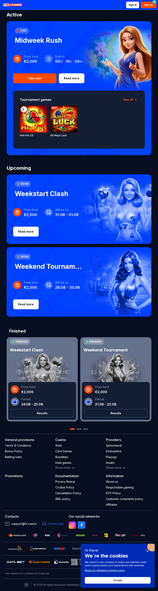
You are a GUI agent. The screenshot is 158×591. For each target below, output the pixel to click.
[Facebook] (81, 525)
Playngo (111, 457)
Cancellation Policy (68, 493)
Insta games (63, 462)
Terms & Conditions (18, 445)
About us (112, 481)
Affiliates (111, 504)
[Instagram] (72, 525)
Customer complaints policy (124, 499)
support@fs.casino (24, 523)
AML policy (62, 499)
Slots (58, 445)
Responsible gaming (120, 487)
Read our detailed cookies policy (105, 570)
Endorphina (113, 451)
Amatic (110, 462)
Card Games (63, 451)
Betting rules (13, 457)
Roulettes (61, 457)
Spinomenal (114, 445)
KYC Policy (113, 493)
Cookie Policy (64, 487)
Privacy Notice (65, 481)
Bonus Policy (13, 451)
